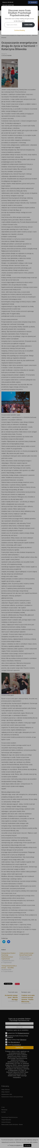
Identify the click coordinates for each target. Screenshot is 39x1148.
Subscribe (28, 25)
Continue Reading (19, 30)
